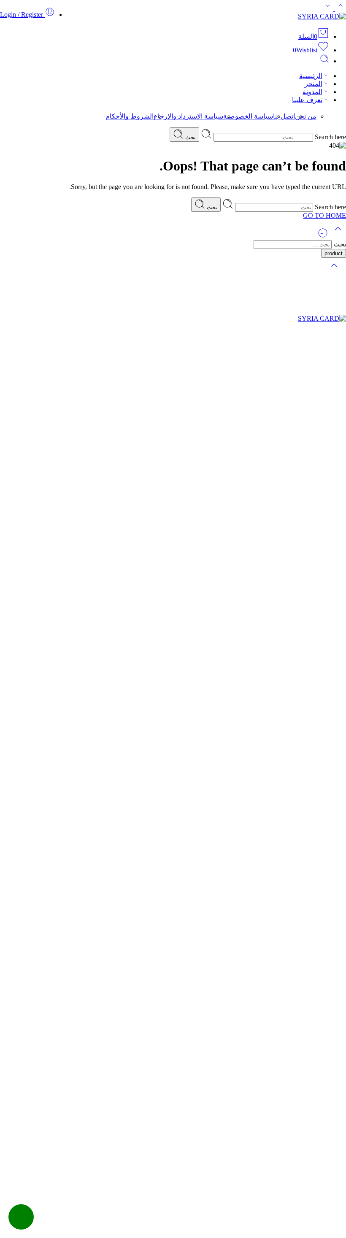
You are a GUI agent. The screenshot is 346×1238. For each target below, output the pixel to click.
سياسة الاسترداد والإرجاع (188, 116)
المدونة (312, 91)
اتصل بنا (284, 116)
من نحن (305, 116)
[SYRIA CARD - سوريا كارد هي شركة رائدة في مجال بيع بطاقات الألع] (322, 16)
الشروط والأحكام (129, 116)
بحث (190, 137)
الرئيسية (310, 75)
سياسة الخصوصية (248, 116)
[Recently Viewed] (322, 236)
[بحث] (324, 61)
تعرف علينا (307, 99)
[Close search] (334, 270)
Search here (329, 137)
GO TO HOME (324, 215)
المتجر (313, 83)
